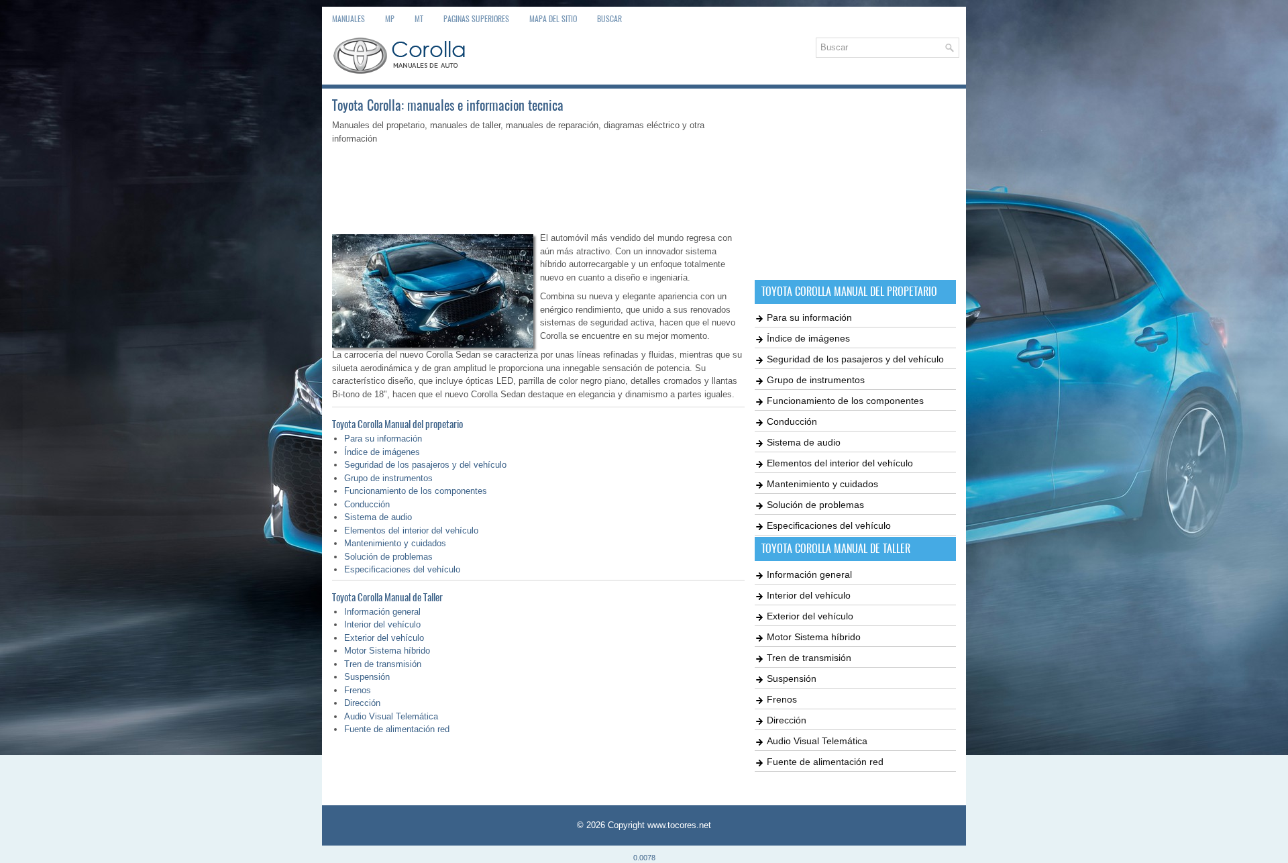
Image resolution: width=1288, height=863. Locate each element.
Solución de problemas (388, 557)
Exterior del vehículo (384, 638)
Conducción (367, 504)
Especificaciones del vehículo (402, 569)
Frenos (357, 690)
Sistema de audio (378, 517)
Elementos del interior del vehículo (411, 530)
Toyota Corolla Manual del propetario (397, 424)
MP (389, 18)
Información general (382, 612)
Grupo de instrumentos (388, 478)
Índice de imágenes (382, 452)
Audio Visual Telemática (391, 716)
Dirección (362, 703)
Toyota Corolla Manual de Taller (387, 597)
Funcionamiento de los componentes (415, 491)
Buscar (609, 18)
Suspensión (367, 677)
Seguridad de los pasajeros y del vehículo (425, 465)
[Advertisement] (538, 185)
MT (419, 18)
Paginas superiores (476, 18)
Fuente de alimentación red (396, 729)
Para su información (383, 439)
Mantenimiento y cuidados (395, 543)
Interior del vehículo (382, 624)
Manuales (348, 18)
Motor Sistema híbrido (387, 651)
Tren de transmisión (382, 664)
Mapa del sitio (553, 18)
